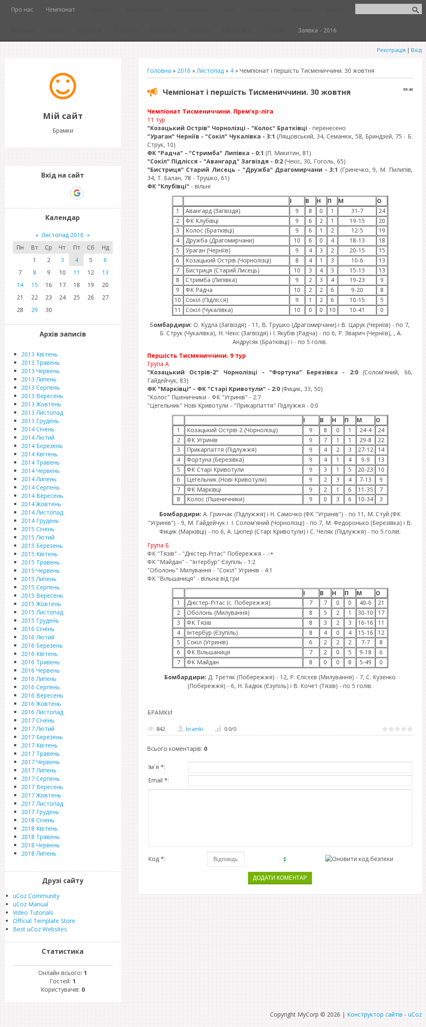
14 (20, 285)
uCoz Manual (30, 904)
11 (76, 272)
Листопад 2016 (63, 235)
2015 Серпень (40, 587)
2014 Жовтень (41, 504)
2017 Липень (39, 770)
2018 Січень (37, 820)
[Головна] (63, 97)
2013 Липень (39, 379)
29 (34, 310)
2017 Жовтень (41, 795)
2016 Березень (42, 645)
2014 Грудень (40, 521)
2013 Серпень (40, 387)
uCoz (415, 1014)
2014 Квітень (39, 454)
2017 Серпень (40, 778)
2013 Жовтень (41, 404)
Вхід (416, 50)
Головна (159, 70)
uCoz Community (36, 896)
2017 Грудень (40, 812)
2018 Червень (40, 845)
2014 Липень (39, 479)
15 (34, 285)
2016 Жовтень (41, 704)
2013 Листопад (42, 412)
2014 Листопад (42, 512)
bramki (194, 729)
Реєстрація (391, 50)
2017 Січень (37, 720)
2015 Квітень (39, 554)
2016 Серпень (40, 687)
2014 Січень (37, 429)
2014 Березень (42, 446)
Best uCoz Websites (40, 929)
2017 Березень (42, 737)
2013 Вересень (42, 396)
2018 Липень (39, 853)
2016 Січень (37, 629)
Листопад (210, 70)
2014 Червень (40, 471)
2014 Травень (40, 462)
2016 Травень (40, 662)
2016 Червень (40, 670)
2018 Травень (40, 837)
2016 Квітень (39, 654)
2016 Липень (39, 679)
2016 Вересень (42, 695)
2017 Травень (40, 753)
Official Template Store (44, 921)
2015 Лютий (37, 537)
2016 (184, 70)
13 (105, 272)
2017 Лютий (37, 729)
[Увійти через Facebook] (62, 193)
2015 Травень (40, 562)
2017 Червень (40, 762)
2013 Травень (40, 362)
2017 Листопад (42, 803)
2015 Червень (40, 570)
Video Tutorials (33, 912)
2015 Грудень (40, 620)
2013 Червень (40, 371)
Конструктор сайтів (375, 1014)
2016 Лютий (37, 637)
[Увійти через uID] (48, 193)
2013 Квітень (39, 354)
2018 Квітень (39, 828)
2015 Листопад (42, 612)
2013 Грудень (40, 421)
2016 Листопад (42, 712)
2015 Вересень (42, 595)
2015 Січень (37, 529)
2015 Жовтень (41, 604)
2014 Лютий (37, 437)
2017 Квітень (39, 745)
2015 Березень (42, 545)
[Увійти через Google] (77, 193)
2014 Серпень (40, 487)
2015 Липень (39, 579)
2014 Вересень (42, 496)
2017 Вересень (42, 787)
